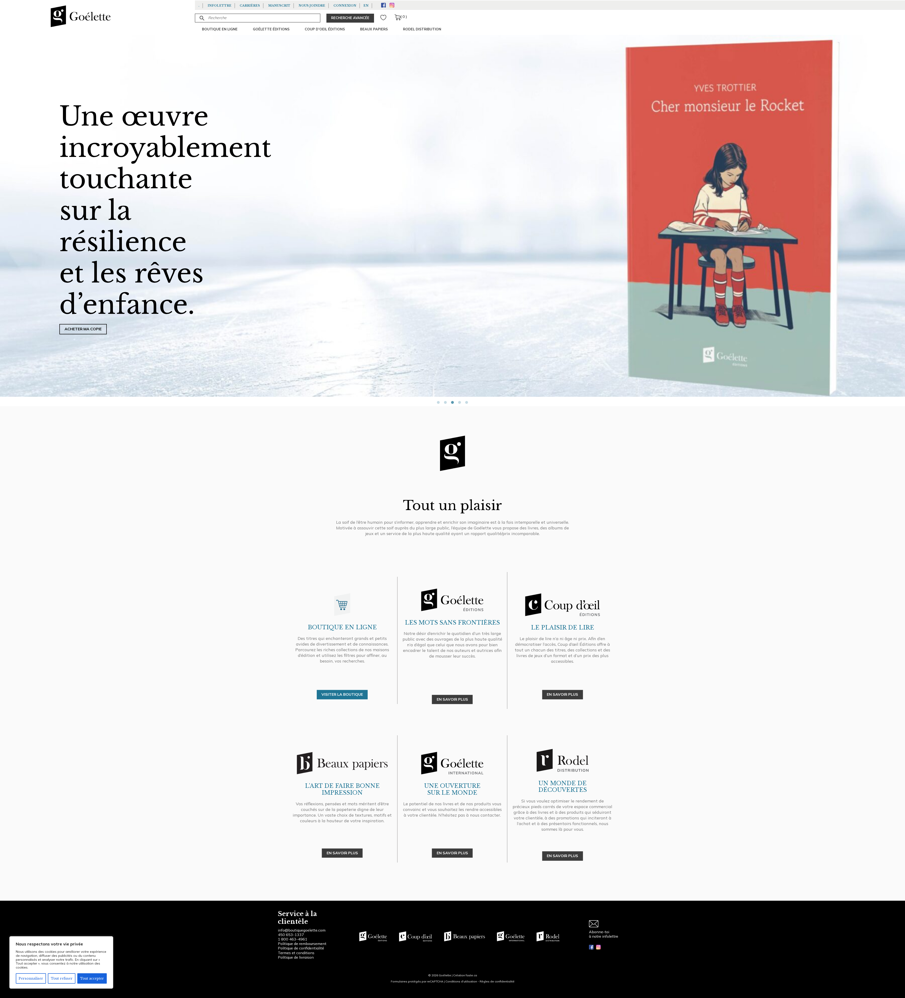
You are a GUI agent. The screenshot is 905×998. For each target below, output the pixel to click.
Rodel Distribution (422, 29)
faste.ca (471, 975)
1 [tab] (438, 402)
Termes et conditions (296, 952)
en (366, 5)
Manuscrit (279, 5)
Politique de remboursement (302, 943)
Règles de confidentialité (497, 981)
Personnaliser (31, 978)
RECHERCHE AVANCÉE (350, 18)
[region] (61, 962)
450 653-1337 (291, 934)
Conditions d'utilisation (461, 981)
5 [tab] (466, 402)
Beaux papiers (374, 29)
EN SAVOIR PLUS (452, 699)
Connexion (344, 5)
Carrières (250, 5)
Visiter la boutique (342, 694)
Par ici (26, 208)
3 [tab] (452, 402)
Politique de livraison (296, 957)
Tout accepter (92, 978)
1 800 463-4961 (292, 939)
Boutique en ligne (220, 29)
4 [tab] (459, 402)
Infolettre (219, 5)
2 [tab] (445, 402)
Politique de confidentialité (301, 948)
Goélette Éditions (271, 29)
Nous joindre (312, 5)
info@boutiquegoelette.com (301, 930)
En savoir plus (452, 853)
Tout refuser (62, 978)
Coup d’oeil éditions (325, 29)
